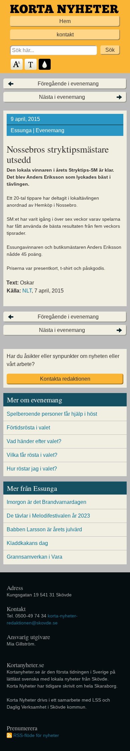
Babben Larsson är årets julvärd (44, 529)
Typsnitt (31, 64)
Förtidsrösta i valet (28, 427)
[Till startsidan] (64, 8)
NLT (27, 291)
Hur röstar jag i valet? (32, 469)
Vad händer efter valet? (34, 441)
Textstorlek (17, 64)
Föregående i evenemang (68, 83)
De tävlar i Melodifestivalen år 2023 (48, 516)
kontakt (65, 34)
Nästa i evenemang (62, 97)
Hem (65, 21)
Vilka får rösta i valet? (32, 455)
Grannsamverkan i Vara (34, 557)
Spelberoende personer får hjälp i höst (52, 414)
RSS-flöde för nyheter (36, 735)
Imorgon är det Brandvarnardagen (46, 502)
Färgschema (45, 64)
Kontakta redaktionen (65, 379)
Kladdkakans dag (27, 543)
